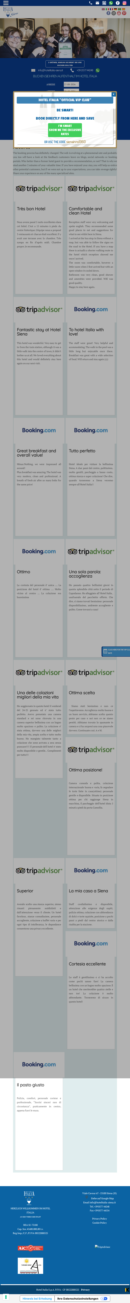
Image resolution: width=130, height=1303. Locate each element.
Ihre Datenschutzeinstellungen (77, 1298)
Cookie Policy (99, 1222)
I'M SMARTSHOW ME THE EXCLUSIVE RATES (65, 130)
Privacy (85, 1289)
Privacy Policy (99, 1218)
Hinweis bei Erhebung (37, 1298)
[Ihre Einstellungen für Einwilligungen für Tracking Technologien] (6, 1297)
